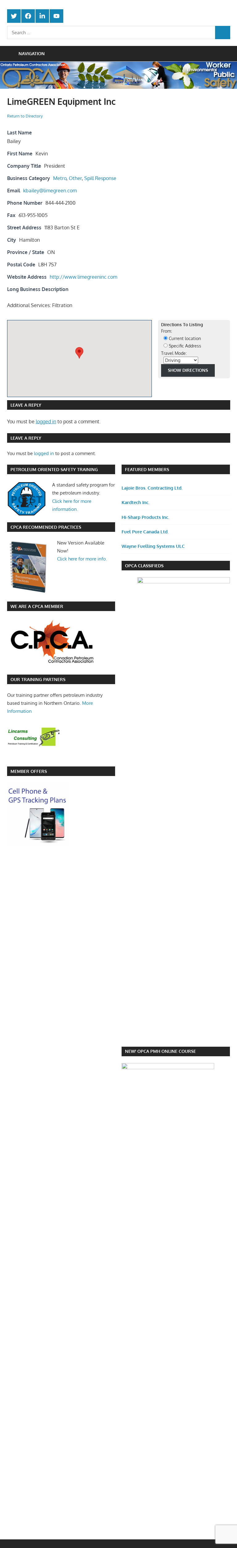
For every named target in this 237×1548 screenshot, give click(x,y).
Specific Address (184, 345)
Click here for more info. (82, 559)
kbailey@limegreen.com (50, 190)
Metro (59, 178)
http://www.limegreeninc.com (83, 277)
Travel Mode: (174, 353)
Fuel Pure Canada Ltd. (145, 532)
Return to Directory (25, 115)
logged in (46, 421)
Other (75, 178)
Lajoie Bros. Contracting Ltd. (152, 488)
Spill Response (100, 178)
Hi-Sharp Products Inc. (145, 517)
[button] (79, 353)
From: (166, 331)
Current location (184, 338)
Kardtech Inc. (135, 502)
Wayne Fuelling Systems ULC (153, 546)
